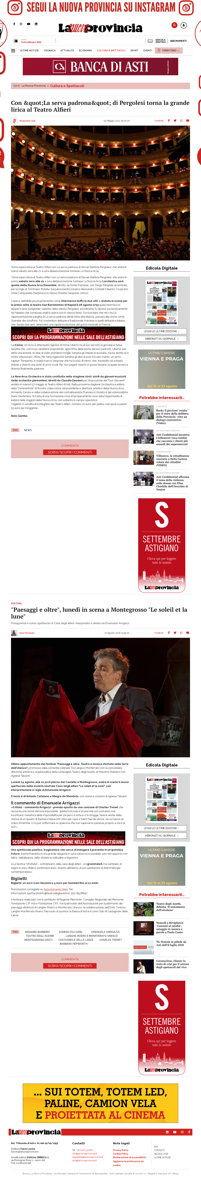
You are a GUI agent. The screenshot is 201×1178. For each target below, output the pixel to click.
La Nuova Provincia (34, 85)
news (28, 430)
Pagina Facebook (16, 24)
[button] (184, 25)
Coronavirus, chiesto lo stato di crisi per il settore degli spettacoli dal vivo (172, 964)
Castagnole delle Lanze (75, 939)
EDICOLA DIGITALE (160, 41)
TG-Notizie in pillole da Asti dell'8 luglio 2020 (171, 943)
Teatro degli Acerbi (40, 935)
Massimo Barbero (37, 931)
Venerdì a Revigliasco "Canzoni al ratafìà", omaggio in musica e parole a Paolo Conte (169, 927)
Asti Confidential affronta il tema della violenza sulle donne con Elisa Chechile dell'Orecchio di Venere (172, 483)
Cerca (174, 25)
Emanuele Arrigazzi (105, 931)
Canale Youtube (31, 24)
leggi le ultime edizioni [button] (160, 331)
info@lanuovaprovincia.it (84, 1153)
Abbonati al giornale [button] (160, 338)
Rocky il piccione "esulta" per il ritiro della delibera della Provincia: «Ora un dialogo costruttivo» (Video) (172, 417)
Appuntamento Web (55, 889)
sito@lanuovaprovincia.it (84, 1160)
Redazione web (27, 121)
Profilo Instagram (23, 24)
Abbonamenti (178, 41)
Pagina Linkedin (38, 24)
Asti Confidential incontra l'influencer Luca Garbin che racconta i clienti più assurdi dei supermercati (173, 439)
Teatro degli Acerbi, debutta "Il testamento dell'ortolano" (170, 907)
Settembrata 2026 (31, 42)
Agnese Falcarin (70, 931)
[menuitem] (29, 50)
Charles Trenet (110, 939)
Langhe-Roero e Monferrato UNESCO (92, 935)
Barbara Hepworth (73, 943)
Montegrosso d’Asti (38, 939)
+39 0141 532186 (84, 1150)
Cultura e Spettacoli (67, 86)
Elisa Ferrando (27, 633)
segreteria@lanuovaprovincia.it (87, 1157)
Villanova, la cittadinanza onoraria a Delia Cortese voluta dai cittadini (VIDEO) (172, 460)
